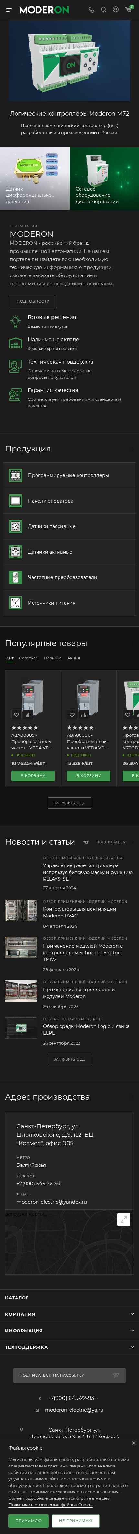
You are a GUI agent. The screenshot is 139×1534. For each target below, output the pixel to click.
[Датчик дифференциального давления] (35, 179)
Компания (20, 1314)
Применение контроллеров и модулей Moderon (79, 993)
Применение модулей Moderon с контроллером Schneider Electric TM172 (83, 952)
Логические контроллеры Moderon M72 (69, 113)
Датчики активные (50, 552)
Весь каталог (132, 449)
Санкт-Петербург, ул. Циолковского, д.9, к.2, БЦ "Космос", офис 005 (54, 1135)
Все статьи (132, 842)
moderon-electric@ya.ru (74, 1410)
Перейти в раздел (132, 1097)
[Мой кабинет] (116, 10)
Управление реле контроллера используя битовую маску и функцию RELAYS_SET (88, 872)
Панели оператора (50, 501)
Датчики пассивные (52, 526)
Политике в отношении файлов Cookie (50, 1504)
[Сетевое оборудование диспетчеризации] (104, 179)
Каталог (17, 1297)
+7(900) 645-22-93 (38, 1183)
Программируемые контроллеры (68, 475)
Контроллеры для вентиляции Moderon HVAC (79, 912)
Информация (24, 1330)
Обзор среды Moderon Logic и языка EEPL (86, 1029)
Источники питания (51, 603)
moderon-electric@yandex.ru (51, 1202)
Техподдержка (26, 1347)
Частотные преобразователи (62, 577)
